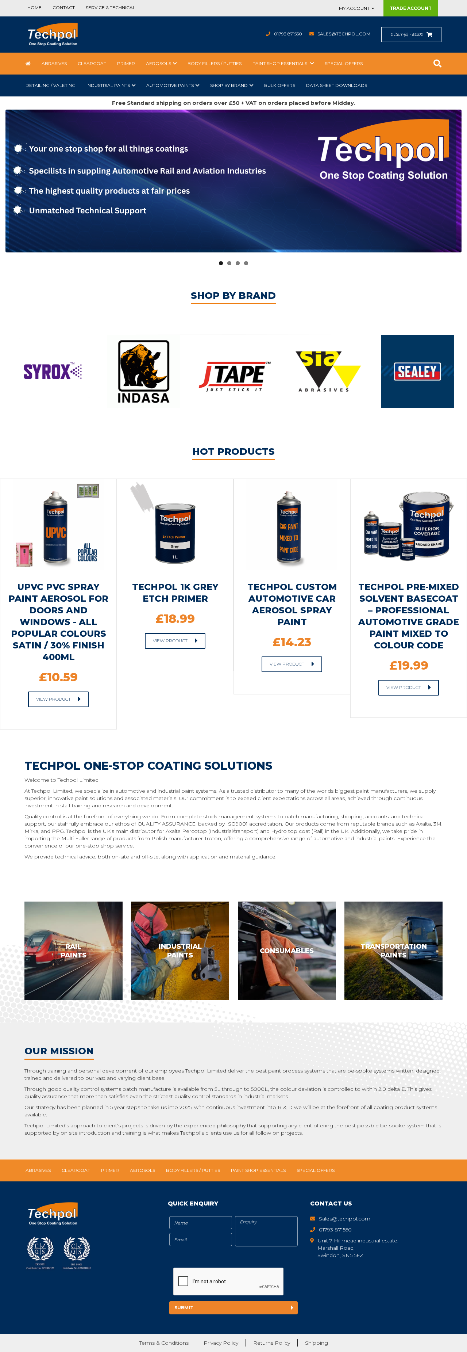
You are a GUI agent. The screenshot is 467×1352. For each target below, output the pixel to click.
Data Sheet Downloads (336, 85)
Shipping (316, 1343)
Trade (411, 8)
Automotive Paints (170, 85)
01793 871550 (288, 34)
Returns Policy (271, 1343)
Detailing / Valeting (51, 85)
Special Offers (344, 63)
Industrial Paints (108, 85)
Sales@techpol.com (343, 34)
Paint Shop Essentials (280, 63)
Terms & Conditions (164, 1343)
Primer (126, 63)
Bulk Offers (279, 85)
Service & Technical (110, 7)
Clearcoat (92, 63)
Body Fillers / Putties (215, 63)
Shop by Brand (229, 85)
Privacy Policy (221, 1343)
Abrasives (54, 63)
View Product (53, 699)
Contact (64, 7)
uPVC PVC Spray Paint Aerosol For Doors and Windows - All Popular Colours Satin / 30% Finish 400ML (58, 622)
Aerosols (158, 63)
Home (34, 7)
